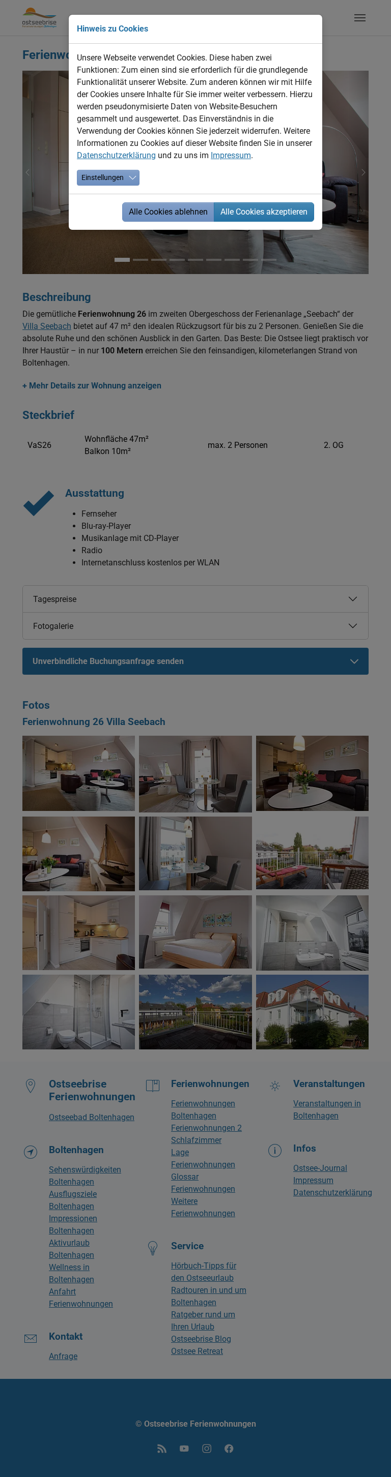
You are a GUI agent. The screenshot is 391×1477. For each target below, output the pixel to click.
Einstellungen (102, 177)
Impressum (231, 155)
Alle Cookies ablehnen (168, 212)
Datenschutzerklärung (116, 155)
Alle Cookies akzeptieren (264, 212)
